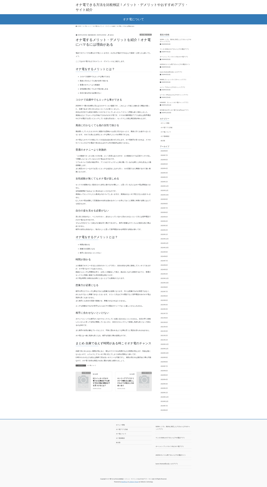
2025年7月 (164, 208)
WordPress (124, 482)
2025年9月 (164, 199)
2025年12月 (165, 186)
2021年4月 (164, 327)
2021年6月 (164, 318)
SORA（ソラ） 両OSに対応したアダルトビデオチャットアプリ (173, 428)
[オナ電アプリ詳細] (144, 376)
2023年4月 (164, 305)
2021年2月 (164, 335)
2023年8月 (164, 287)
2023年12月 (165, 278)
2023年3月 (164, 309)
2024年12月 (165, 239)
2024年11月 (164, 243)
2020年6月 (164, 371)
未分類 (163, 140)
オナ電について (145, 35)
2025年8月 (164, 203)
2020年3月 (164, 384)
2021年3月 (164, 331)
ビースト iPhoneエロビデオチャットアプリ (174, 95)
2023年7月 (164, 291)
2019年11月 (164, 401)
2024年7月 (164, 261)
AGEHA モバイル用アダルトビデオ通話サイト (175, 64)
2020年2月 (164, 388)
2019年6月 (164, 410)
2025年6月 (164, 212)
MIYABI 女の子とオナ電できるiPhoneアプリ (174, 110)
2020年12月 (165, 344)
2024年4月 (164, 274)
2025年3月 (164, 225)
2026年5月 (164, 164)
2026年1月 (164, 182)
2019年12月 (165, 397)
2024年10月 (165, 247)
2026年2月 (164, 177)
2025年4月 (164, 221)
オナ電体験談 (165, 136)
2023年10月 (165, 283)
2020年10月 (165, 353)
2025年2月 (164, 230)
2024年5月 (164, 269)
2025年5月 (164, 217)
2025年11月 (164, 190)
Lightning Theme (134, 482)
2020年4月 (164, 379)
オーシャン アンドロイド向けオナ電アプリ (174, 57)
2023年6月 (164, 296)
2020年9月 (164, 357)
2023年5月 (164, 300)
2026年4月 (164, 168)
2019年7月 (164, 406)
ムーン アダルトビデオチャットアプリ (172, 87)
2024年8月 (164, 256)
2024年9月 (164, 252)
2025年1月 (164, 234)
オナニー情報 (165, 123)
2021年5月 (164, 322)
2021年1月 (164, 340)
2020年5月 (164, 375)
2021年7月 (164, 313)
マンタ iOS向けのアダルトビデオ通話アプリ (174, 49)
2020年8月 (164, 362)
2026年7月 (164, 155)
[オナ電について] (83, 376)
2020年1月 (164, 392)
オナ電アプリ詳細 (166, 127)
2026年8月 (164, 151)
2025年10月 (165, 195)
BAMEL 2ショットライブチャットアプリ (173, 79)
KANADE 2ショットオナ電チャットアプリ (174, 102)
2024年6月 (164, 265)
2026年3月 (164, 173)
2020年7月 (164, 366)
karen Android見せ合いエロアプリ (171, 72)
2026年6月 (164, 159)
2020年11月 (164, 348)
